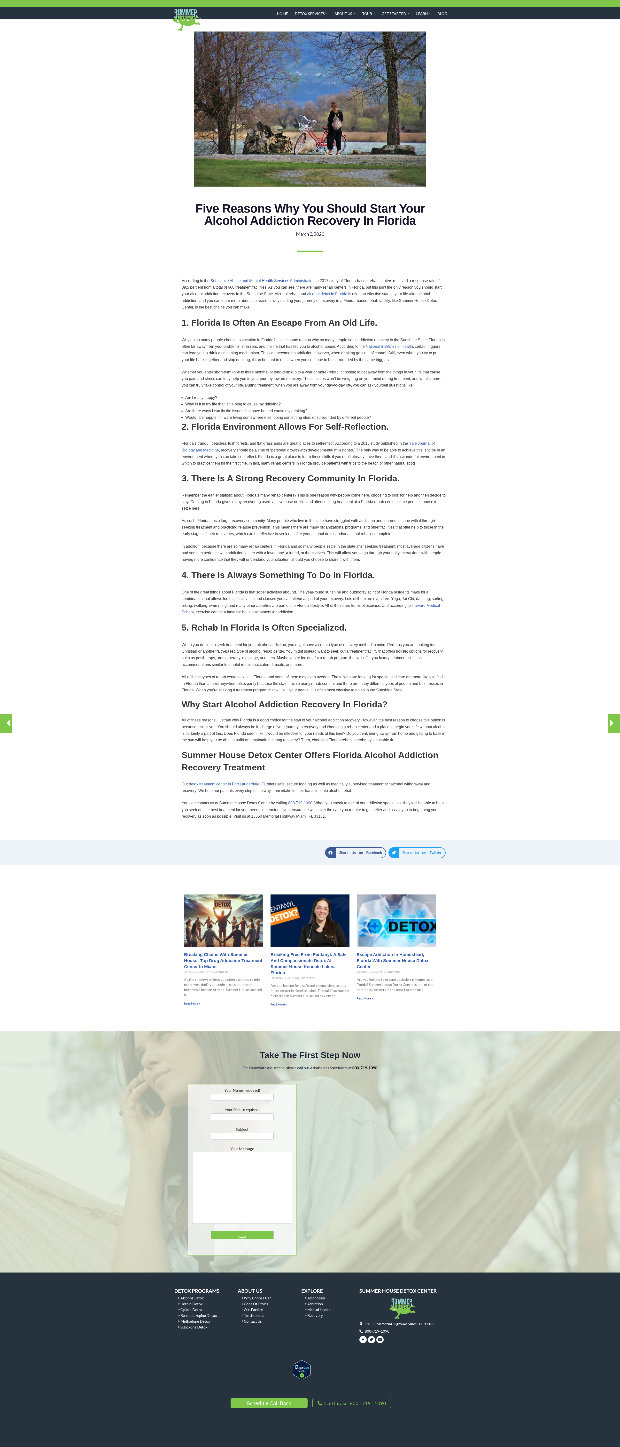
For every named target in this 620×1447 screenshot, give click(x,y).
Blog (442, 13)
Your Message (242, 1148)
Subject (242, 1129)
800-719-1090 (300, 803)
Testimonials (254, 1315)
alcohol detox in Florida (327, 294)
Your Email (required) (242, 1109)
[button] (327, 13)
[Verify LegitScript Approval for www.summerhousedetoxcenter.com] (302, 1378)
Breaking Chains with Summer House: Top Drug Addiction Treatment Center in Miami (223, 960)
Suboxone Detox (194, 1327)
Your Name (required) (242, 1090)
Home (282, 13)
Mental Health (319, 1309)
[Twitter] (371, 1339)
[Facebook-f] (363, 1339)
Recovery (315, 1315)
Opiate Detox (191, 1309)
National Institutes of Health (389, 346)
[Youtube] (380, 1339)
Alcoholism (316, 1298)
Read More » (192, 1003)
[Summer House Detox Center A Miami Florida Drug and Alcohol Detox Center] (186, 20)
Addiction (315, 1304)
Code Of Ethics (256, 1304)
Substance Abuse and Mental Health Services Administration (262, 281)
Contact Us (253, 1321)
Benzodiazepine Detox (198, 1315)
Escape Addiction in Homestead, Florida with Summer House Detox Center (392, 960)
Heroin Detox (191, 1304)
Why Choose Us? (257, 1298)
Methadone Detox (195, 1321)
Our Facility (253, 1309)
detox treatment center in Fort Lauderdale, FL (227, 784)
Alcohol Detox (192, 1298)
